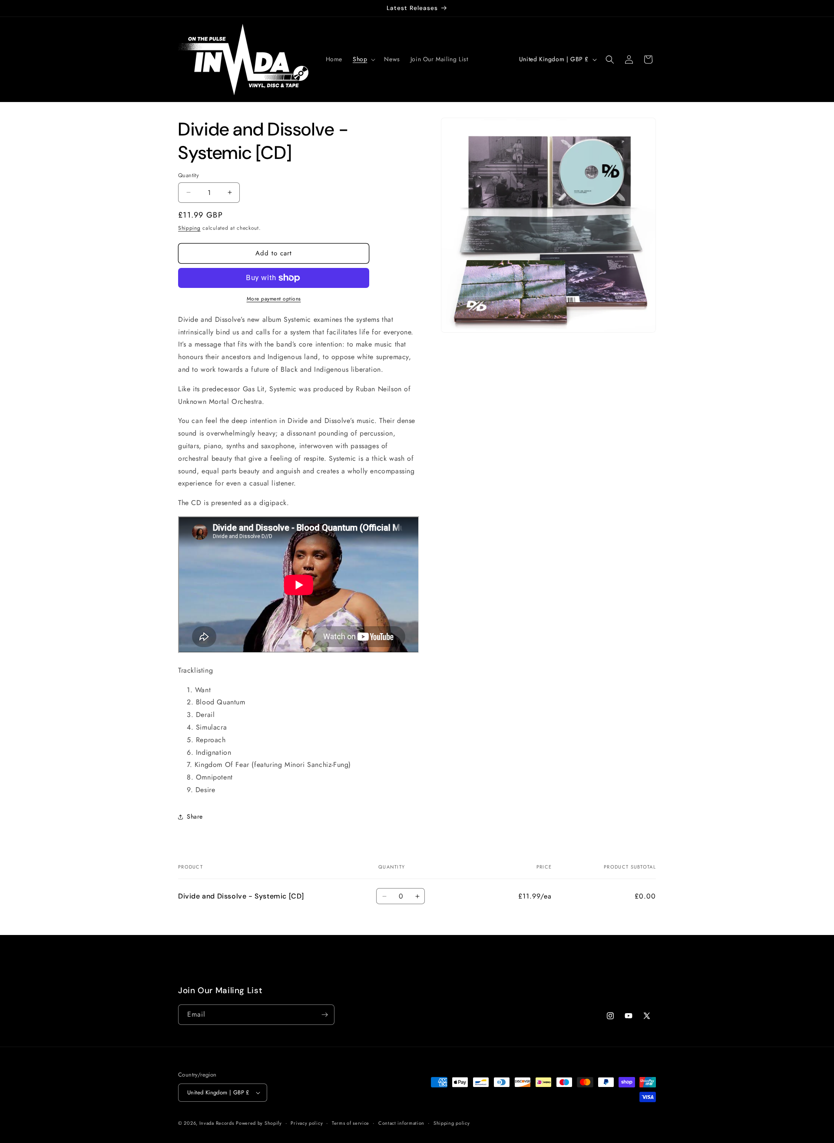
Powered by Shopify (259, 1123)
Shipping (189, 228)
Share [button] (195, 816)
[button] (363, 59)
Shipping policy (452, 1123)
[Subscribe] (324, 1014)
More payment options (274, 299)
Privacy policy (307, 1123)
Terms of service (350, 1123)
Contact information (401, 1123)
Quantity (188, 175)
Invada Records (216, 1123)
